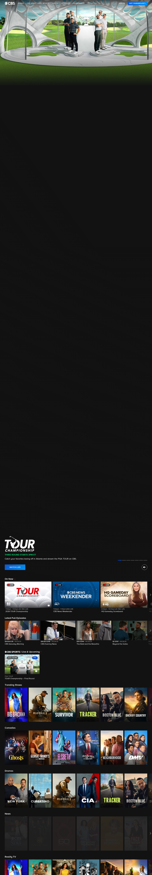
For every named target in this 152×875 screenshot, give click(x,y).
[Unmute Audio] (144, 567)
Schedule (65, 3)
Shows (21, 3)
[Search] (89, 3)
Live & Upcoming (30, 652)
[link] (137, 3)
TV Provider (79, 3)
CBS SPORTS (43, 3)
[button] (28, 598)
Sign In (122, 3)
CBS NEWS (31, 3)
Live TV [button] (55, 3)
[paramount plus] (10, 3)
